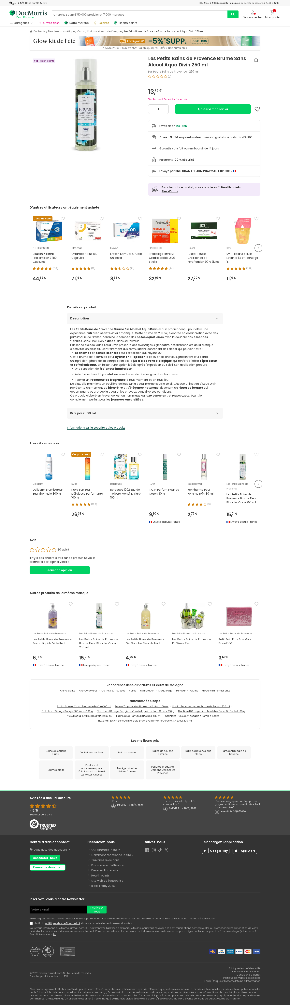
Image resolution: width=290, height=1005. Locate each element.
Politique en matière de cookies (241, 977)
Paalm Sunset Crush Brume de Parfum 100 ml (84, 706)
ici (54, 934)
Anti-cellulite (67, 690)
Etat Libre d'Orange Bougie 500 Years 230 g (67, 711)
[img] (86, 105)
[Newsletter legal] (32, 923)
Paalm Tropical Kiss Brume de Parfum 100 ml (141, 706)
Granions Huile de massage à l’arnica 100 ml (192, 716)
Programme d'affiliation (107, 865)
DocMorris (39, 31)
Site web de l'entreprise (107, 881)
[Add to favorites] (257, 109)
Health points (100, 875)
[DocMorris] (28, 14)
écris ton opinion (60, 570)
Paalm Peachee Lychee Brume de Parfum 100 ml (201, 706)
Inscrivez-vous (96, 909)
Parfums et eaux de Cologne (104, 31)
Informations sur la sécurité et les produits (96, 428)
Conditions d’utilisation (246, 971)
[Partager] (256, 59)
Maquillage (165, 690)
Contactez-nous (45, 858)
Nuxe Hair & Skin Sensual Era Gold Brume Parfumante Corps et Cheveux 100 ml (145, 720)
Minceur (181, 690)
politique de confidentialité (62, 923)
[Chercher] (233, 14)
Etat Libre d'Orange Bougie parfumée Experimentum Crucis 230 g (135, 711)
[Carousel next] (258, 248)
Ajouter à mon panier (213, 109)
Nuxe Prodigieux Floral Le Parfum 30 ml (89, 716)
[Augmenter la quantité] (165, 109)
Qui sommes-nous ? (105, 850)
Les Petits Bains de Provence (167, 72)
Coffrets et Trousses (113, 690)
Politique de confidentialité (244, 968)
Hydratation (147, 690)
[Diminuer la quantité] (152, 109)
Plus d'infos (170, 191)
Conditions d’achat (248, 974)
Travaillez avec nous (105, 860)
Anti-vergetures (88, 690)
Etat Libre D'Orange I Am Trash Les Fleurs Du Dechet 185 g (211, 711)
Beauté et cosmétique (61, 31)
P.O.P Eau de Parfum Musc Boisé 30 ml (138, 716)
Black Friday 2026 (103, 886)
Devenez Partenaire (104, 870)
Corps (81, 31)
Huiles (132, 690)
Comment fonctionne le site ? (112, 855)
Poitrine (194, 690)
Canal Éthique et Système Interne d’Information (232, 981)
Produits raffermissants (216, 690)
